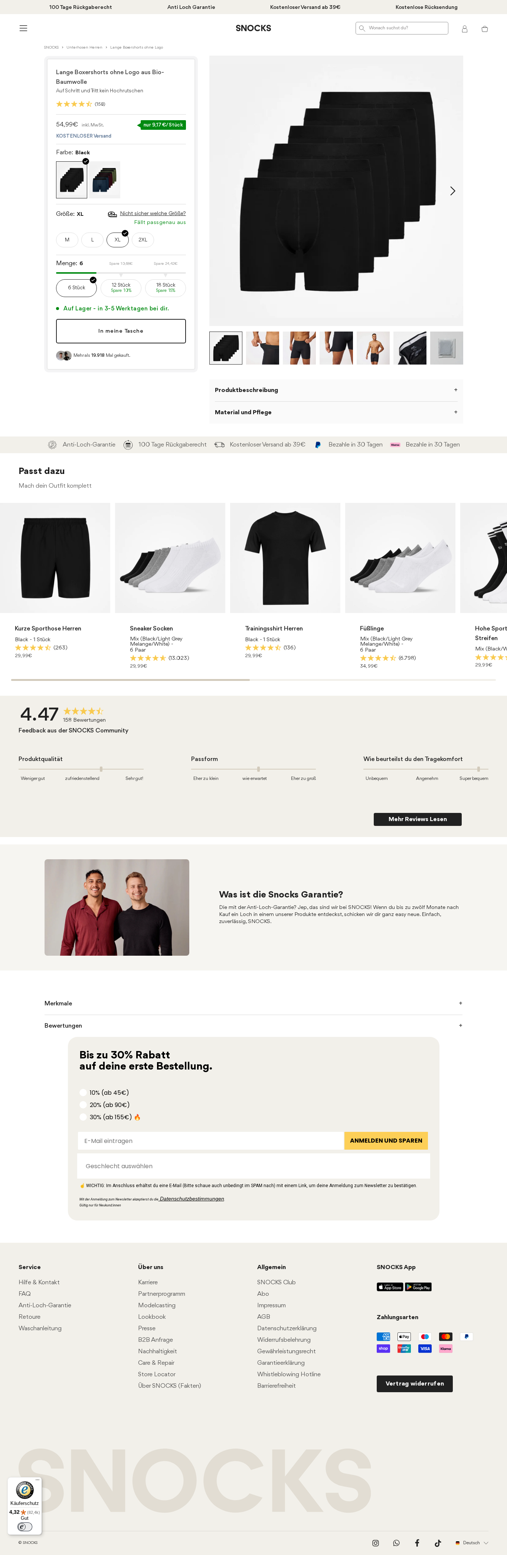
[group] (64, 716)
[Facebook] (417, 1543)
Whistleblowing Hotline (289, 1374)
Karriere (148, 1282)
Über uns (150, 1267)
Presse (147, 1328)
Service (30, 1267)
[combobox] (251, 1166)
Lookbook (152, 1317)
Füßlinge (372, 629)
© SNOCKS (28, 1543)
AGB (263, 1317)
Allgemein (271, 1267)
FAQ (25, 1294)
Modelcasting (157, 1305)
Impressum (271, 1305)
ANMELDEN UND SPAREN (386, 1140)
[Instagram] (376, 1543)
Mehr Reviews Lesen (418, 819)
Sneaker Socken (151, 629)
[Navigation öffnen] (22, 28)
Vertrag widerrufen (415, 1384)
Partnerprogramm (161, 1294)
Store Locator (157, 1374)
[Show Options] (421, 1166)
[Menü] (37, 1481)
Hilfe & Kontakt (39, 1282)
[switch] (24, 1526)
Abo (263, 1294)
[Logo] (253, 28)
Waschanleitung (40, 1328)
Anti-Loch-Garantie (45, 1305)
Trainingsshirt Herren (274, 629)
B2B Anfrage (155, 1340)
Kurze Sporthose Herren (48, 629)
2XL (142, 240)
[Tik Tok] (438, 1543)
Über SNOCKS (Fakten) (169, 1386)
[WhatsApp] (396, 1543)
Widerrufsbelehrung (284, 1340)
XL (118, 240)
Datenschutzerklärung (287, 1328)
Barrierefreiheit (276, 1386)
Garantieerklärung (281, 1363)
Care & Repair (156, 1363)
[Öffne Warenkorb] (484, 28)
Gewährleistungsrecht (286, 1351)
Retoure (29, 1317)
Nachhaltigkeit (157, 1351)
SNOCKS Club (276, 1282)
